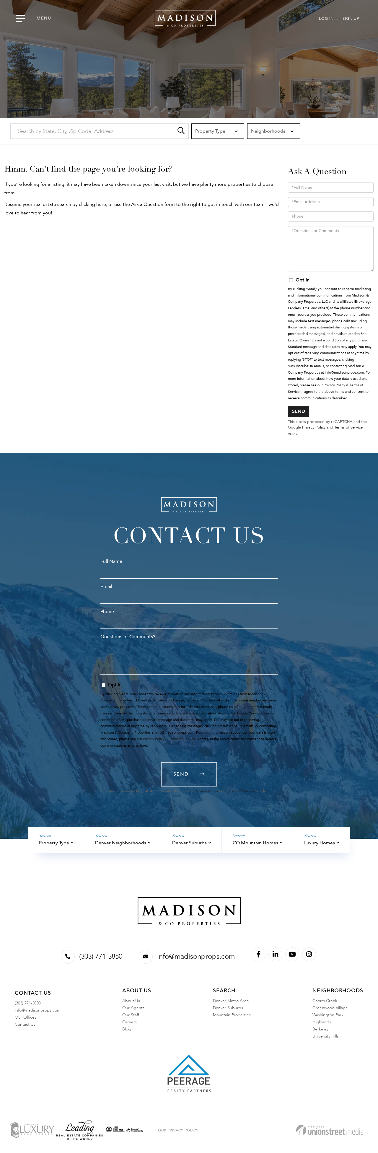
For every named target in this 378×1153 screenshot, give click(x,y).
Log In (326, 18)
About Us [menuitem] (131, 1001)
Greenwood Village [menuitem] (330, 1008)
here (101, 204)
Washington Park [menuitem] (327, 1015)
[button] (181, 131)
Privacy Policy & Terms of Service (169, 739)
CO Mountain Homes (255, 843)
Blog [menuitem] (126, 1029)
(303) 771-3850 (100, 956)
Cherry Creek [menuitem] (324, 1001)
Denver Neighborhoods (120, 843)
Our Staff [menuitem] (130, 1015)
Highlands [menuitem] (321, 1022)
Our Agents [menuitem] (133, 1008)
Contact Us (25, 1024)
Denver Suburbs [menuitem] (228, 1008)
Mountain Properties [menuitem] (232, 1015)
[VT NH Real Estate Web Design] (329, 1130)
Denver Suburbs (189, 843)
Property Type (54, 843)
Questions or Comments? (127, 637)
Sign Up (351, 18)
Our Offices (25, 1017)
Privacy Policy (313, 427)
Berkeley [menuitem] (320, 1029)
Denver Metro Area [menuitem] (231, 1001)
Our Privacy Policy (178, 1130)
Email (106, 586)
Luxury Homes (319, 843)
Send (298, 411)
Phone (107, 611)
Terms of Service (348, 427)
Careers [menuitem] (129, 1022)
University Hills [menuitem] (325, 1036)
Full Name (111, 561)
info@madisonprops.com (196, 956)
